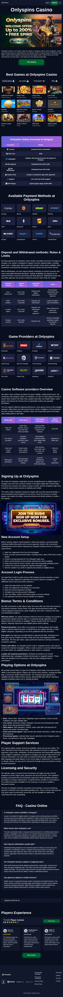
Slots (53, 81)
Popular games (7, 81)
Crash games (38, 81)
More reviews (31, 955)
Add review (51, 921)
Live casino (22, 81)
